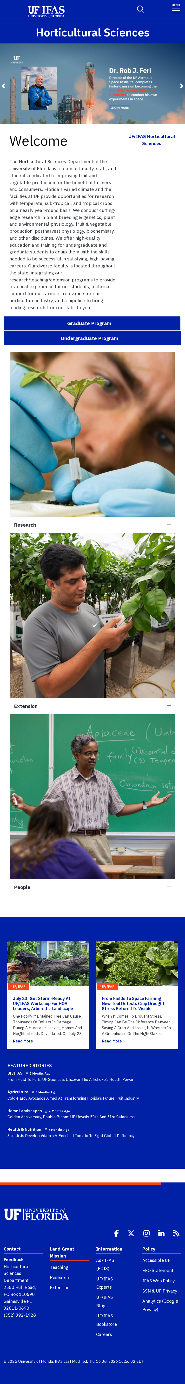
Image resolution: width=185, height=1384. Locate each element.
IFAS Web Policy (158, 1281)
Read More (23, 1041)
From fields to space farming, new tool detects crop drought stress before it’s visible (133, 1003)
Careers (104, 1334)
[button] (92, 323)
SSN (146, 1291)
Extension (60, 1287)
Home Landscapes (24, 1110)
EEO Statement (157, 1270)
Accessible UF (156, 1260)
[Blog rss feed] (176, 1233)
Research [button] (25, 525)
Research (59, 1277)
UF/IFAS (14, 1073)
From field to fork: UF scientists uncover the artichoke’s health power (70, 1079)
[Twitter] (131, 1233)
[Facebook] (117, 1233)
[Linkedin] (161, 1233)
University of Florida (35, 1361)
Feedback (14, 1259)
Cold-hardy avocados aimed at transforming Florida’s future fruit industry (73, 1098)
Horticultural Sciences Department (17, 1273)
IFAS (59, 1361)
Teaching (59, 1267)
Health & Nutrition (24, 1129)
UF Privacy (166, 1291)
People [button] (22, 887)
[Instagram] (147, 1233)
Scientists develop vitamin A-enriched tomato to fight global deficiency (71, 1135)
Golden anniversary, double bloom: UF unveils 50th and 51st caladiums (71, 1116)
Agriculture (17, 1092)
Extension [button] (26, 706)
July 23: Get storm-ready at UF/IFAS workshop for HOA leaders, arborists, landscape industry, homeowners (43, 1006)
